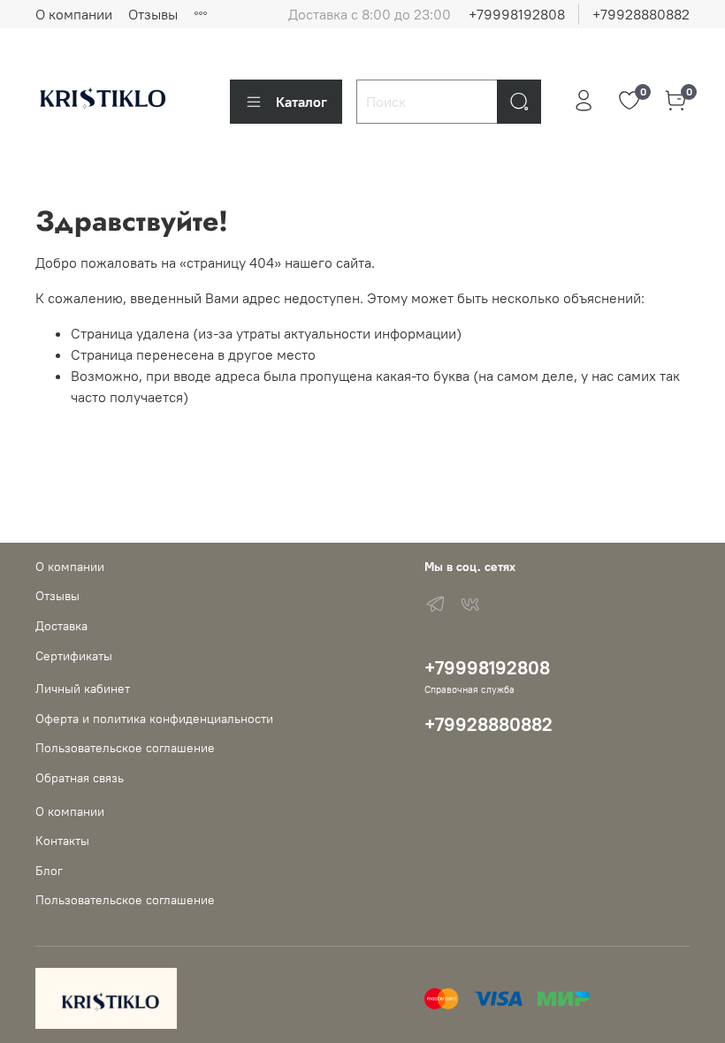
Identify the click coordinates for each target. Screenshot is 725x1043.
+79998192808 (517, 14)
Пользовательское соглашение (125, 748)
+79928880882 (641, 14)
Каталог (301, 101)
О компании (73, 14)
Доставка (61, 626)
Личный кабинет (82, 689)
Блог (49, 871)
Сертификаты (73, 656)
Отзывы (153, 14)
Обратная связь (79, 778)
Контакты (62, 841)
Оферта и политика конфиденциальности (154, 719)
